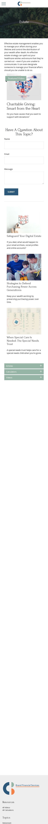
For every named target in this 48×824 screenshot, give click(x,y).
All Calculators (8, 810)
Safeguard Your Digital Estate (24, 236)
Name (7, 139)
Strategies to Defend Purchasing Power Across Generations (22, 287)
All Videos (6, 807)
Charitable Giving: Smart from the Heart (23, 106)
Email (6, 154)
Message (8, 169)
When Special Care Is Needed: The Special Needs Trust (23, 341)
